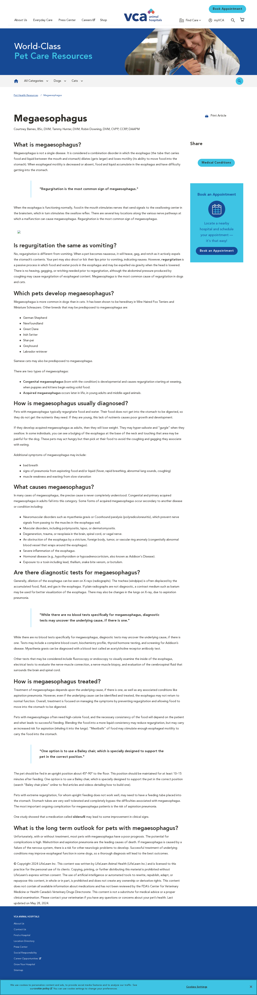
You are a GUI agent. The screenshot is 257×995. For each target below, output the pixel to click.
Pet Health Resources (26, 95)
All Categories (33, 81)
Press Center (67, 20)
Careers (87, 20)
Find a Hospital (22, 935)
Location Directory (24, 941)
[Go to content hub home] (16, 81)
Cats (75, 81)
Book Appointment (227, 9)
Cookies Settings (196, 987)
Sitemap (18, 970)
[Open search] (234, 20)
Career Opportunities (26, 959)
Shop (103, 20)
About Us (20, 20)
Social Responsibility (25, 953)
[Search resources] (239, 81)
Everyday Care (42, 20)
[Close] (251, 987)
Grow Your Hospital (24, 964)
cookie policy (43, 988)
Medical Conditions (216, 162)
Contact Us (20, 929)
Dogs (57, 81)
